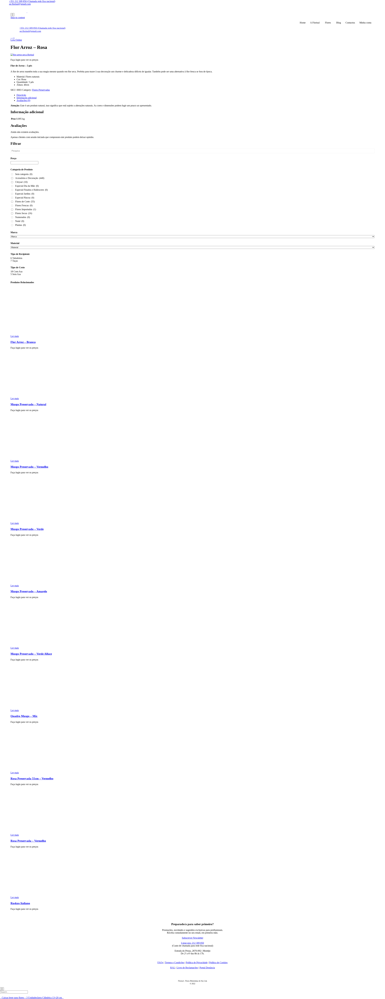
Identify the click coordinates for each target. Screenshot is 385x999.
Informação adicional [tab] (27, 97)
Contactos (350, 22)
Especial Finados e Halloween (31, 190)
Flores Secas (23, 213)
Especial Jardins (24, 193)
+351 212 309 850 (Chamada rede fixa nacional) (32, 1)
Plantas (20, 225)
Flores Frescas (23, 205)
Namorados (22, 217)
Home (303, 22)
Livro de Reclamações (187, 967)
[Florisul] (27, 11)
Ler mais (15, 336)
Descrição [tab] (21, 95)
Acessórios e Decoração (29, 178)
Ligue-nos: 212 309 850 (192, 943)
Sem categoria (23, 174)
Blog (338, 22)
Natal (19, 221)
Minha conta (365, 22)
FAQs (160, 962)
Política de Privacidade (197, 962)
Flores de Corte (25, 201)
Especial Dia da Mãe (27, 186)
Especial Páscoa (24, 197)
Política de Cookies (218, 962)
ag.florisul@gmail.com (20, 4)
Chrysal (21, 182)
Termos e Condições (174, 962)
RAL (172, 967)
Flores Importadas (25, 209)
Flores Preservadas (41, 90)
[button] (16, 40)
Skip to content (18, 17)
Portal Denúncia (207, 967)
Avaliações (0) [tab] (23, 100)
